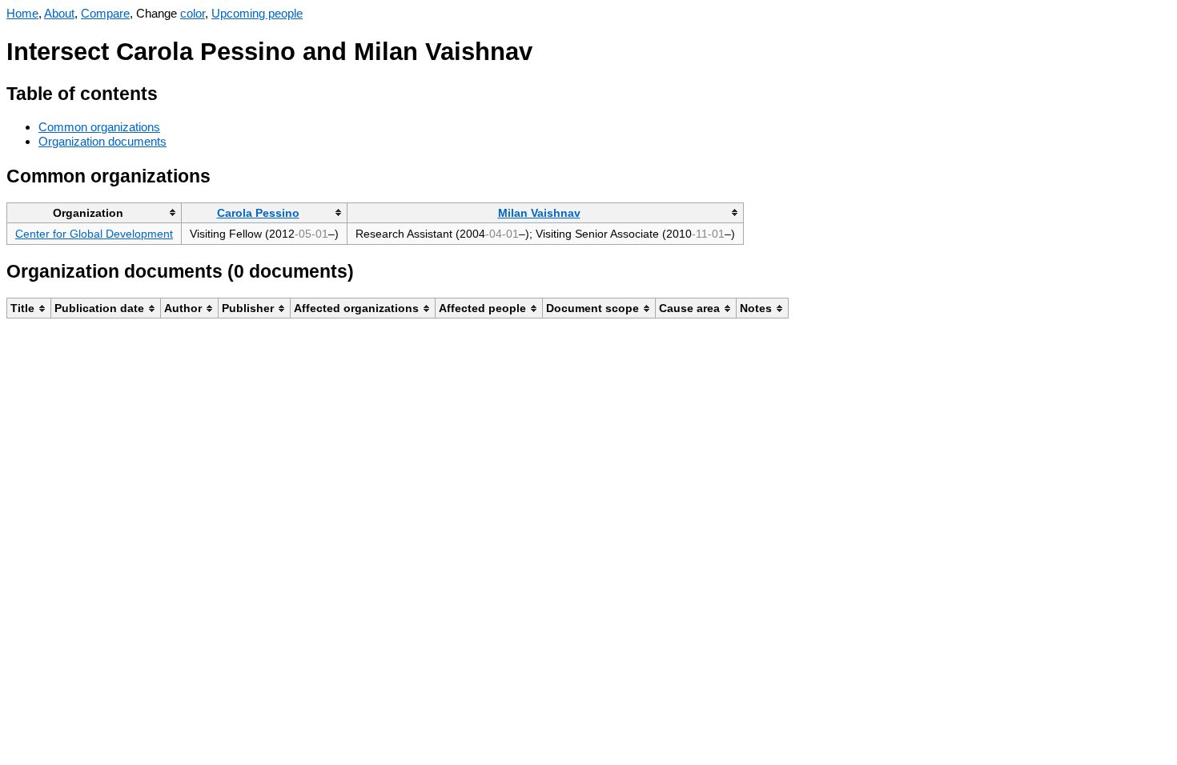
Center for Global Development (94, 233)
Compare (105, 13)
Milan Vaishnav (539, 212)
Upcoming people (257, 13)
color (192, 13)
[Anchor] (170, 91)
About (59, 13)
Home (22, 13)
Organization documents (102, 141)
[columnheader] (94, 212)
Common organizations (99, 127)
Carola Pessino (258, 212)
